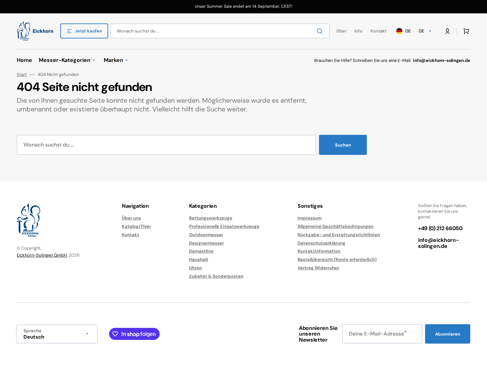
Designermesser (206, 243)
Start (22, 74)
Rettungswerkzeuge (210, 218)
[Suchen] (321, 31)
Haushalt (198, 259)
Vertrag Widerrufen (318, 268)
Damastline (201, 251)
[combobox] (220, 30)
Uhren (195, 268)
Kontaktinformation (319, 251)
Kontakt (130, 235)
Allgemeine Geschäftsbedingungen (336, 226)
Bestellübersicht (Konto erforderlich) (337, 259)
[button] (465, 31)
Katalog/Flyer (136, 226)
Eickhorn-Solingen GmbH (42, 255)
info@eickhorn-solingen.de (438, 243)
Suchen (343, 145)
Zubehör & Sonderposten (216, 276)
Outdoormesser (206, 235)
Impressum (310, 218)
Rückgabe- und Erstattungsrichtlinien (339, 235)
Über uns (131, 218)
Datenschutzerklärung (321, 243)
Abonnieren (447, 334)
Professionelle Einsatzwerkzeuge (224, 226)
